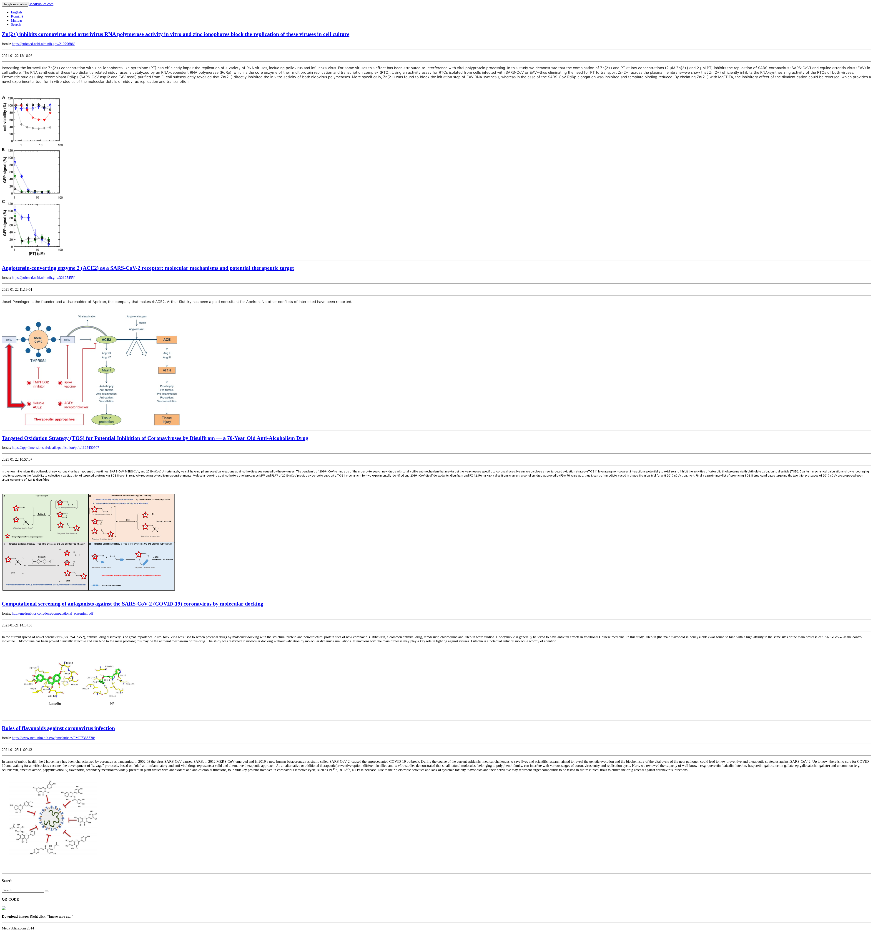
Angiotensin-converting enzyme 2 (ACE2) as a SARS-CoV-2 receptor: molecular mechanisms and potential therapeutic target (148, 268)
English (16, 12)
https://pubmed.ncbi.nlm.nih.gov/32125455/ (43, 278)
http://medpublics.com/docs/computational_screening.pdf (52, 613)
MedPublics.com (41, 4)
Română (17, 16)
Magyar (16, 20)
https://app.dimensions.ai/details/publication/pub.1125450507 (55, 447)
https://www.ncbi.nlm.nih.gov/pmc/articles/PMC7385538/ (53, 738)
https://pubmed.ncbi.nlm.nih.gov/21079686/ (43, 44)
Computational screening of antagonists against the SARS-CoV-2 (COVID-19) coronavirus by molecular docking (132, 604)
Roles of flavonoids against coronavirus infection (58, 728)
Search (16, 24)
